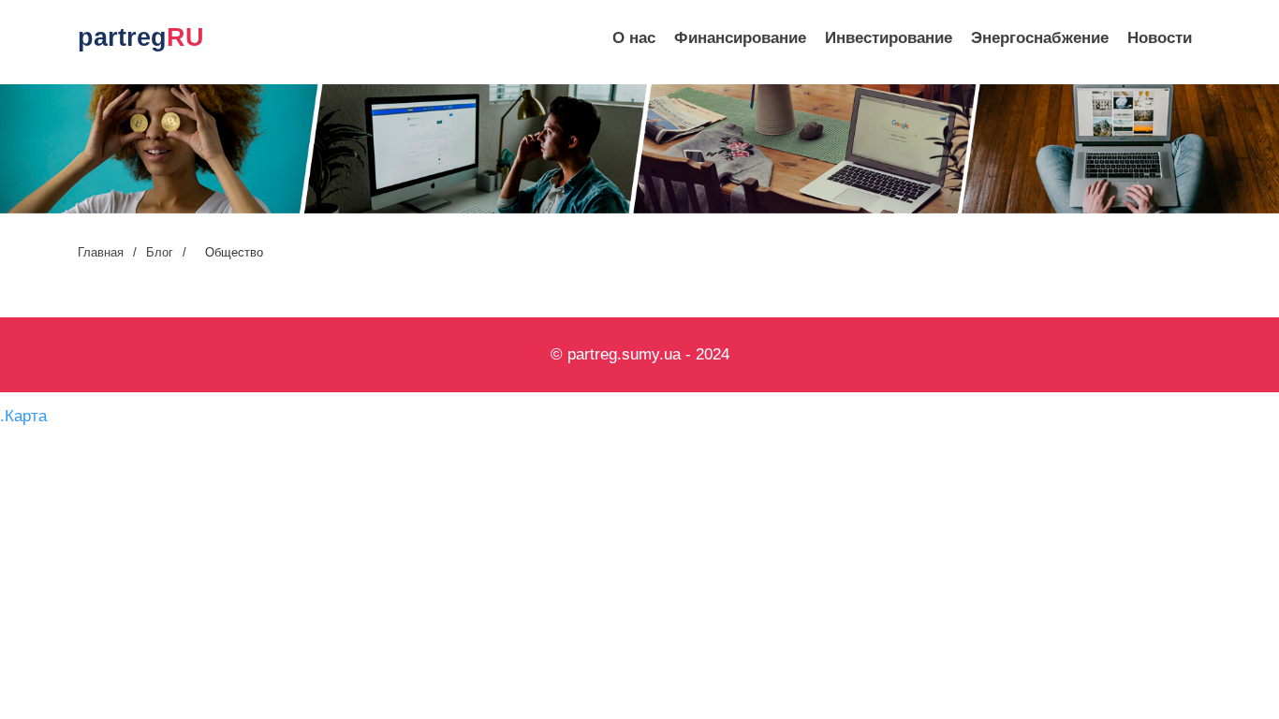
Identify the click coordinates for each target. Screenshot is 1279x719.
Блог (159, 252)
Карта (26, 416)
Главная (101, 252)
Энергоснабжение (1040, 38)
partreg (141, 37)
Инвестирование (888, 38)
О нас (633, 38)
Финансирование (740, 38)
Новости (1159, 38)
